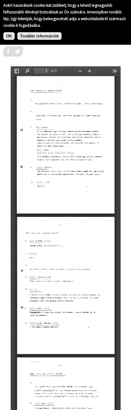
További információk (39, 36)
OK (9, 36)
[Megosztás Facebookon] (8, 53)
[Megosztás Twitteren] (18, 53)
